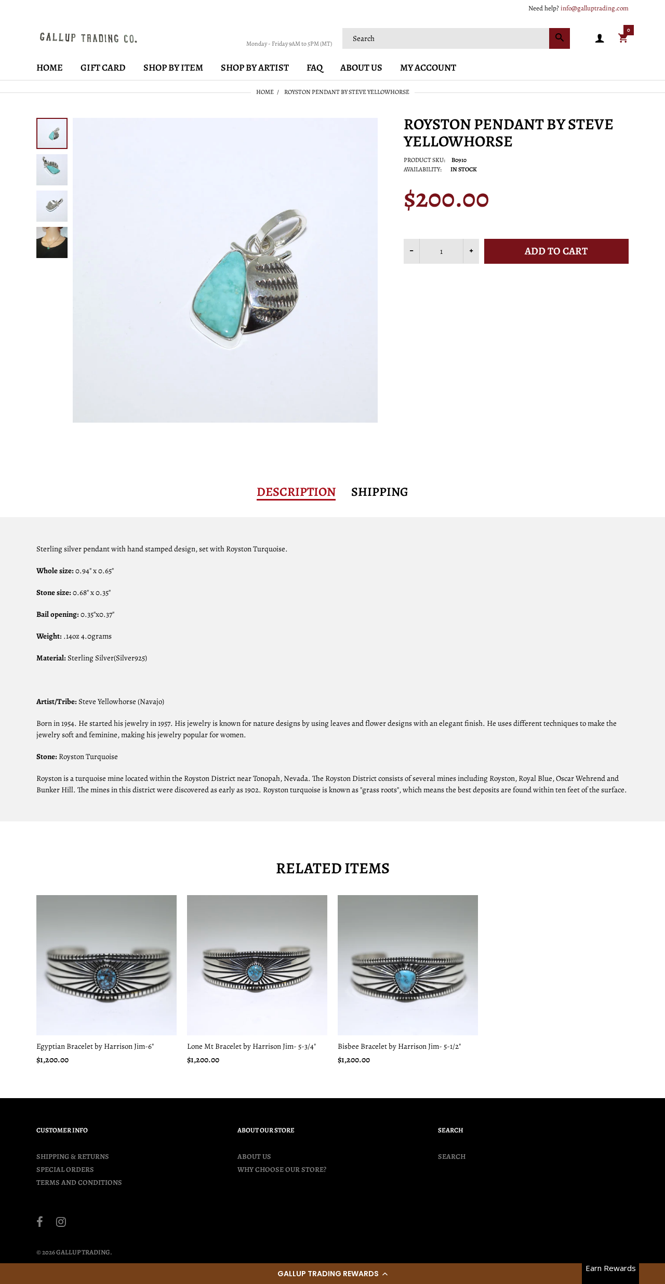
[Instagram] (61, 1223)
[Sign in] (599, 38)
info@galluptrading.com (595, 8)
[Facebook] (39, 1223)
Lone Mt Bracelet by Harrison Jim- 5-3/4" (251, 1046)
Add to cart (556, 251)
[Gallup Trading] (88, 37)
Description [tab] (296, 491)
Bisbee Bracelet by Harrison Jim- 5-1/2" (399, 1046)
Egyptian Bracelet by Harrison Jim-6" (95, 1046)
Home (265, 92)
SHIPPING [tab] (379, 491)
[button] (332, 1273)
